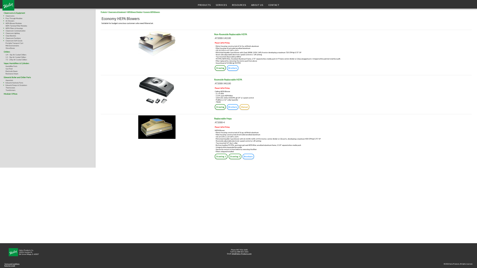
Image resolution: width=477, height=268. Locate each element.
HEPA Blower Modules (14, 23)
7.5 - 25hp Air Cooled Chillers (16, 60)
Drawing (220, 68)
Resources (239, 5)
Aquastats (9, 80)
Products (204, 5)
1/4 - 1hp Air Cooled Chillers (16, 55)
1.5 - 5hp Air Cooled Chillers (16, 57)
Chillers (7, 52)
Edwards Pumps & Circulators (16, 85)
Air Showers (10, 21)
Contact (273, 5)
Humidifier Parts (11, 66)
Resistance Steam (12, 74)
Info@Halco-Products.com (242, 254)
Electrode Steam (12, 71)
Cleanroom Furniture (13, 38)
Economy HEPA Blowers (152, 12)
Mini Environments (12, 46)
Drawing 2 (235, 156)
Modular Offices (10, 94)
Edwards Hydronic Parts (14, 83)
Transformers (10, 90)
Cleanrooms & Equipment (14, 13)
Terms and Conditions (12, 264)
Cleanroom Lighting (13, 33)
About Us (257, 5)
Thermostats (10, 88)
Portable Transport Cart (14, 43)
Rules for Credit (9, 266)
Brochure (232, 68)
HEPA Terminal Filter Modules (16, 26)
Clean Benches (11, 36)
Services (221, 5)
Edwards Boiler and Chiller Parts (17, 77)
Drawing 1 (221, 156)
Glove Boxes (10, 48)
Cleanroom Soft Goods (14, 41)
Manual (244, 107)
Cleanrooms (10, 16)
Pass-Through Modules (14, 18)
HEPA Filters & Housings (14, 28)
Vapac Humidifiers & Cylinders (16, 63)
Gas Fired (9, 69)
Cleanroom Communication (15, 31)
